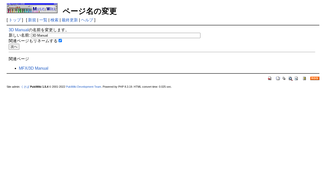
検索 (54, 20)
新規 (32, 20)
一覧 (43, 20)
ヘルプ (87, 20)
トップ (15, 20)
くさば (25, 86)
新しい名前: (19, 35)
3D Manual (19, 30)
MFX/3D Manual (33, 68)
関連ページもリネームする (33, 41)
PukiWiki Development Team (83, 86)
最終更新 (70, 20)
